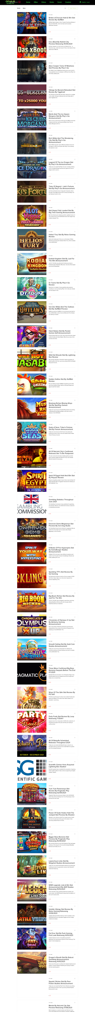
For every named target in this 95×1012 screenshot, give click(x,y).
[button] (65, 8)
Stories (18, 8)
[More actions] (75, 15)
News (24, 8)
